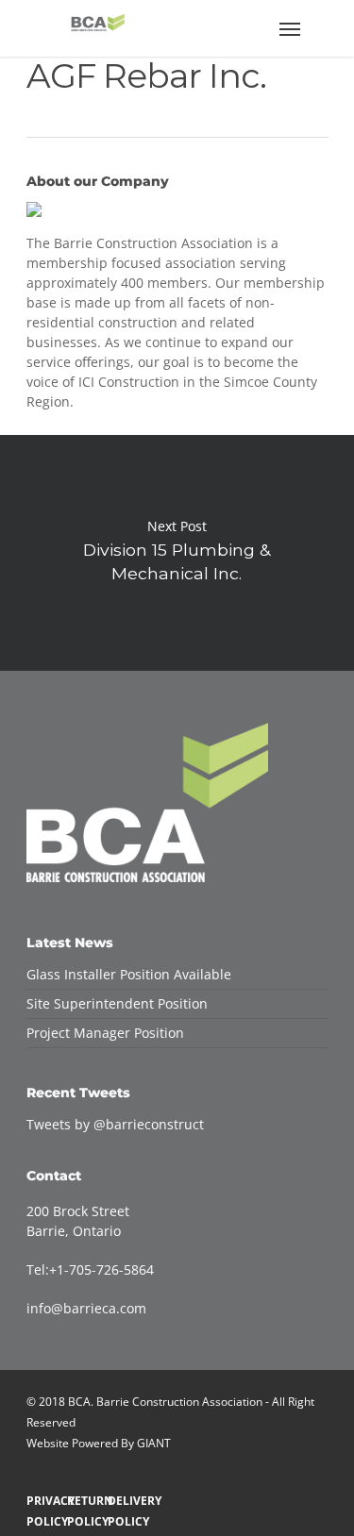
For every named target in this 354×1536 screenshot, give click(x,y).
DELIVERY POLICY (123, 1501)
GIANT (154, 1443)
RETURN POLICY (82, 1501)
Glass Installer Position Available (128, 974)
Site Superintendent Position (117, 1003)
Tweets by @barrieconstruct (115, 1124)
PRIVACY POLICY (42, 1501)
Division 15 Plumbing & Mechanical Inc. (177, 553)
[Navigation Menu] (289, 28)
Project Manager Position (105, 1033)
